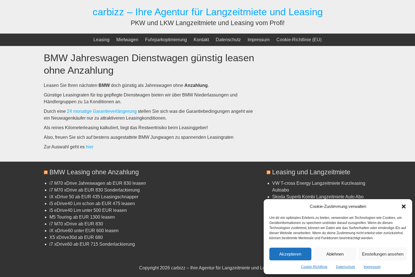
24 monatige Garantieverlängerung (102, 111)
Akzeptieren (290, 254)
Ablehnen (335, 254)
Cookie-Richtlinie (314, 267)
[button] (404, 206)
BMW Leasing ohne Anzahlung (94, 172)
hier (89, 146)
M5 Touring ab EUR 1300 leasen (82, 217)
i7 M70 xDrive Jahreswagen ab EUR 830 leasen (97, 183)
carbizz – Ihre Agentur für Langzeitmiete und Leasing (208, 11)
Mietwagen (127, 39)
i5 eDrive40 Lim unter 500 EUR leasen (88, 210)
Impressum (372, 267)
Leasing (101, 39)
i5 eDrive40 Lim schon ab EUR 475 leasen (92, 203)
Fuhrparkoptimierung (166, 39)
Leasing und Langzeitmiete (311, 172)
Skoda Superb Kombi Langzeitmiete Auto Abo (318, 196)
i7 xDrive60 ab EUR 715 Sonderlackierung (92, 244)
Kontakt (201, 39)
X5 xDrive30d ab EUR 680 (76, 237)
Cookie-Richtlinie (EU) (299, 39)
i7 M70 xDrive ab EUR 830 (76, 223)
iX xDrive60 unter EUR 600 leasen (84, 230)
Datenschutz (345, 267)
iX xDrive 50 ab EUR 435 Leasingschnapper (93, 196)
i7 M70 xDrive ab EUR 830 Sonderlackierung (94, 190)
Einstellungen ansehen (382, 254)
